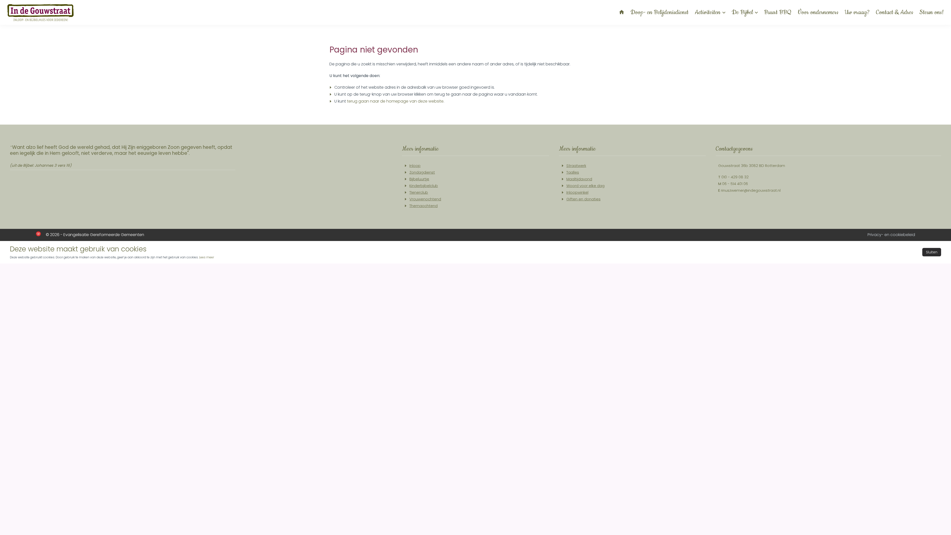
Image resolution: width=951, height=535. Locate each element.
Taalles (572, 172)
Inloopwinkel (577, 192)
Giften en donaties (583, 199)
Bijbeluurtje (419, 179)
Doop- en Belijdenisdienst (659, 12)
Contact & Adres (894, 12)
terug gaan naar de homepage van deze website (395, 101)
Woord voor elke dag (585, 185)
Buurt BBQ (778, 12)
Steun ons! (931, 12)
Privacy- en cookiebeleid (891, 235)
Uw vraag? (857, 12)
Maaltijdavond (579, 179)
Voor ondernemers (818, 12)
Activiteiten (707, 12)
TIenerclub (418, 192)
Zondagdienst (422, 172)
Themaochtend (423, 205)
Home (621, 12)
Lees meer (206, 257)
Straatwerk (576, 165)
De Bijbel (742, 12)
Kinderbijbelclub (423, 185)
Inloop (415, 165)
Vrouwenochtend (425, 199)
